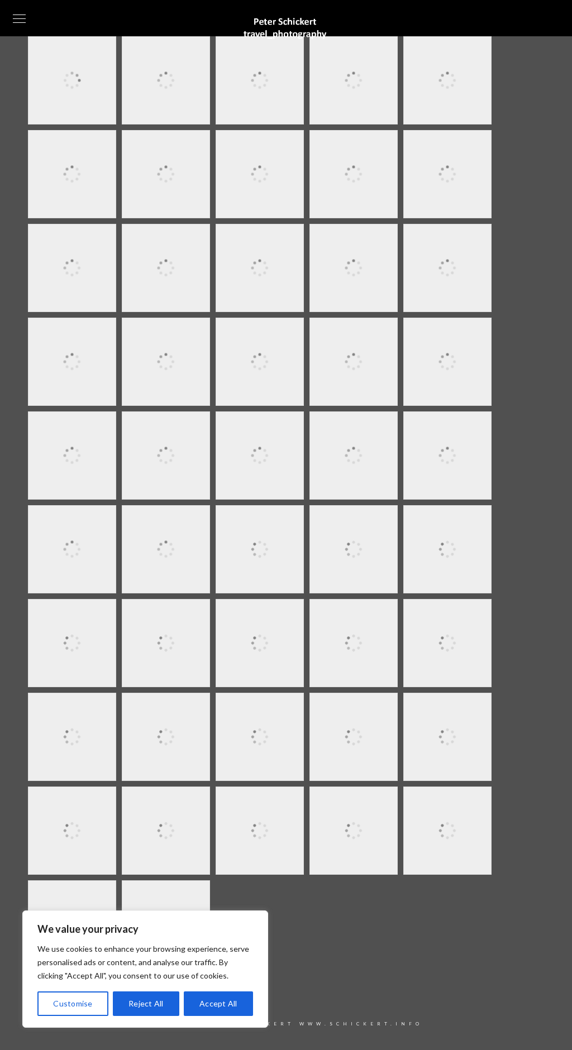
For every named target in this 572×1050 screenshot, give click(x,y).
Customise (72, 1003)
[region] (145, 969)
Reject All (146, 1003)
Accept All (218, 1003)
